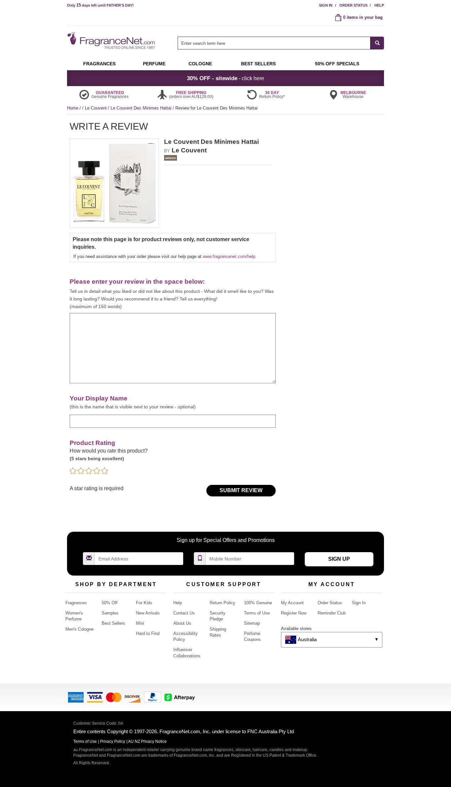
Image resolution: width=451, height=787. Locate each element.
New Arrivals (148, 613)
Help (379, 5)
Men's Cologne (79, 629)
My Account (292, 602)
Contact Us (184, 613)
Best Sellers (113, 623)
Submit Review (241, 490)
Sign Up (339, 559)
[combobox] (281, 43)
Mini (140, 623)
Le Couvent (96, 108)
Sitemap (252, 623)
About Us (182, 623)
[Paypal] (152, 697)
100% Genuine (258, 602)
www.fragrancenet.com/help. (230, 256)
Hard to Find (147, 633)
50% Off (110, 602)
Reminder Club (332, 613)
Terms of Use (257, 613)
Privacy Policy (112, 741)
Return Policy (222, 602)
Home (72, 108)
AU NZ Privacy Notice (147, 741)
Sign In (325, 5)
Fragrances (76, 602)
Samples (110, 613)
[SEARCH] (377, 43)
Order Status (353, 5)
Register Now (293, 613)
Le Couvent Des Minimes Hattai (142, 108)
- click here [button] (225, 78)
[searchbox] (274, 43)
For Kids (144, 602)
